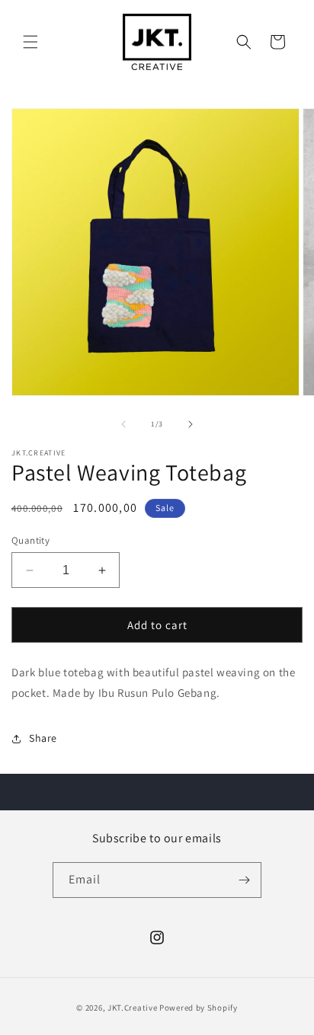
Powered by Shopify (198, 1007)
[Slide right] (190, 424)
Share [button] (43, 738)
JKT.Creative (132, 1007)
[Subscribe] (244, 880)
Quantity (30, 540)
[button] (30, 42)
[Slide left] (123, 424)
